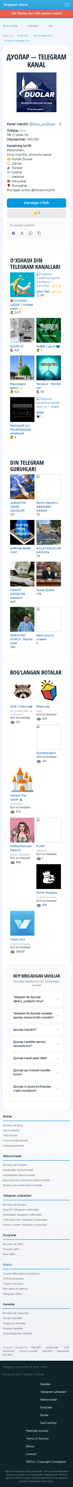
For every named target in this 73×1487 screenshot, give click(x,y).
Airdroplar (52, 1348)
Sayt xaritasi (48, 1423)
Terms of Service (37, 1439)
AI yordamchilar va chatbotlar (21, 713)
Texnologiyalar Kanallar (17, 1334)
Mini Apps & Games (15, 1289)
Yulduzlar (41, 850)
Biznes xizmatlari (20, 854)
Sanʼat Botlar (11, 1131)
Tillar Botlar (10, 1136)
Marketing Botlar (13, 1146)
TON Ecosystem (13, 1279)
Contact (31, 1454)
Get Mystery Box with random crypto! (36, 13)
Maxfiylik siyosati (37, 1431)
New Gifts (9, 1254)
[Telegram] (13, 233)
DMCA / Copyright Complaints (46, 1462)
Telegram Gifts (12, 1294)
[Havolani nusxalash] (39, 233)
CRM (39, 711)
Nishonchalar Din (42, 36)
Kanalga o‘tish (36, 203)
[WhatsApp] (30, 233)
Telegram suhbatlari (53, 1392)
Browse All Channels (16, 1313)
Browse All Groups (14, 1205)
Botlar (44, 1415)
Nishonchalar (48, 1400)
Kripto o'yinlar (28, 1351)
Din (23, 130)
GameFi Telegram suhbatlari (21, 1210)
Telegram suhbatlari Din (17, 41)
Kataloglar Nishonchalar (18, 1170)
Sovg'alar (46, 1407)
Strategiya (16, 804)
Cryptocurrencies (46, 897)
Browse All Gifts (13, 1244)
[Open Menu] (66, 5)
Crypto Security (13, 1284)
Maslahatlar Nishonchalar (19, 1175)
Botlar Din (22, 36)
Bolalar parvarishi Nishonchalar (22, 1185)
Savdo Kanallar (12, 1318)
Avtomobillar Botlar (15, 1141)
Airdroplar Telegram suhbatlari (22, 1215)
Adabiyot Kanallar (14, 1324)
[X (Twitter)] (22, 233)
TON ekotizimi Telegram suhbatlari (25, 1220)
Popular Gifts (11, 1249)
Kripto (7, 1264)
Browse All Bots (13, 1126)
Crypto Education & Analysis (21, 1274)
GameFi (36, 1348)
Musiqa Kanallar (13, 1329)
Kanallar (45, 1384)
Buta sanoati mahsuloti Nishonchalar (26, 1180)
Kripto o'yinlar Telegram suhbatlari (25, 1225)
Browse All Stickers (15, 1165)
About (30, 1446)
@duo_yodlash (42, 124)
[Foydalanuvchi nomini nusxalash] (60, 124)
